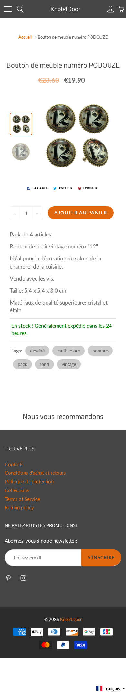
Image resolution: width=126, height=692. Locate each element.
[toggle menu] (7, 9)
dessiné (37, 350)
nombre (100, 350)
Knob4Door (65, 8)
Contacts (14, 464)
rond (44, 364)
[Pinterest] (8, 578)
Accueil (25, 37)
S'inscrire (101, 557)
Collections (17, 490)
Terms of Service (22, 499)
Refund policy (19, 507)
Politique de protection (29, 481)
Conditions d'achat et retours (35, 473)
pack (22, 364)
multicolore (68, 350)
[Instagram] (23, 578)
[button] (111, 688)
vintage (69, 364)
